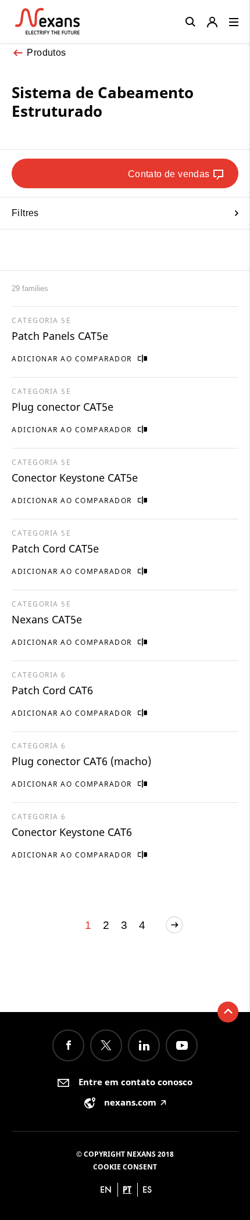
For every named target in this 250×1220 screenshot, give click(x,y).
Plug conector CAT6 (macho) (81, 761)
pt (127, 1189)
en (106, 1189)
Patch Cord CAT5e (55, 548)
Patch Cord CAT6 (52, 690)
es (147, 1189)
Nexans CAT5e (47, 619)
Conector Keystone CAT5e (75, 478)
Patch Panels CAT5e (60, 336)
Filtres (25, 213)
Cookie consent (125, 1167)
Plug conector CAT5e (62, 407)
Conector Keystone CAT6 (72, 832)
